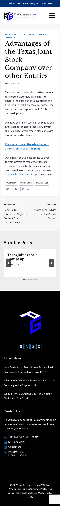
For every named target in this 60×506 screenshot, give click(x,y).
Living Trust (42, 182)
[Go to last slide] (8, 263)
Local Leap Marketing (37, 493)
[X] (27, 346)
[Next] (51, 263)
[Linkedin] (39, 346)
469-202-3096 (16, 436)
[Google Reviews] (33, 346)
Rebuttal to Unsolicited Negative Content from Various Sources (15, 213)
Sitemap (20, 493)
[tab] (24, 279)
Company (11, 182)
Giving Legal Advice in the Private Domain (45, 211)
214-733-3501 (32, 436)
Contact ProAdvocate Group (21, 174)
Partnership (12, 189)
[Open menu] (52, 15)
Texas (25, 189)
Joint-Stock (26, 182)
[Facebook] (21, 346)
